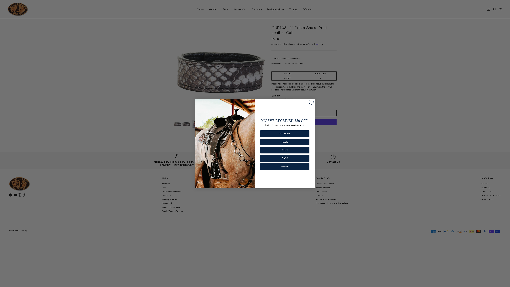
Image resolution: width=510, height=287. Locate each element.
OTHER (285, 166)
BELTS (285, 150)
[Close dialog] (311, 102)
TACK (285, 142)
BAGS (285, 158)
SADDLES (284, 133)
